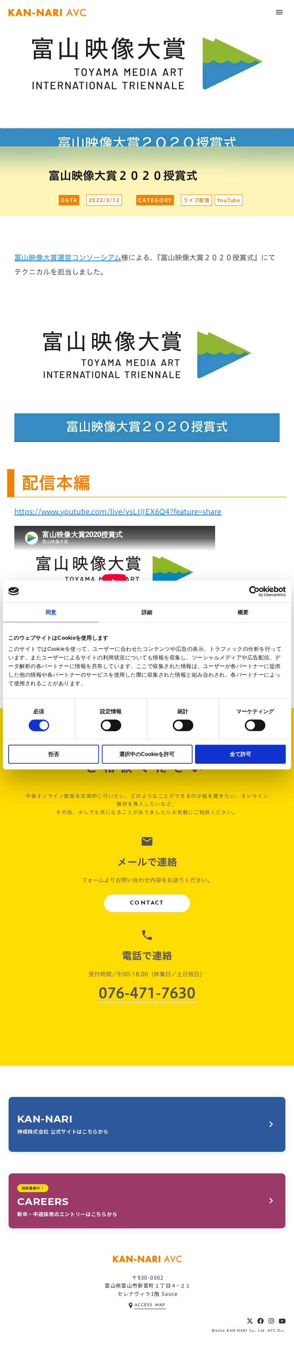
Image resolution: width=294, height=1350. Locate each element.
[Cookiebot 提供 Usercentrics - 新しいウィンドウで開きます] (254, 591)
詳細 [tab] (147, 612)
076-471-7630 (147, 993)
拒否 (53, 754)
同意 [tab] (51, 612)
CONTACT (147, 903)
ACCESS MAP (150, 1305)
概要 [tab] (243, 612)
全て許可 (240, 754)
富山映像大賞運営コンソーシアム (67, 257)
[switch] (111, 725)
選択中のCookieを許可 (147, 754)
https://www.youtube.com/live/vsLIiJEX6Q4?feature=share (117, 511)
